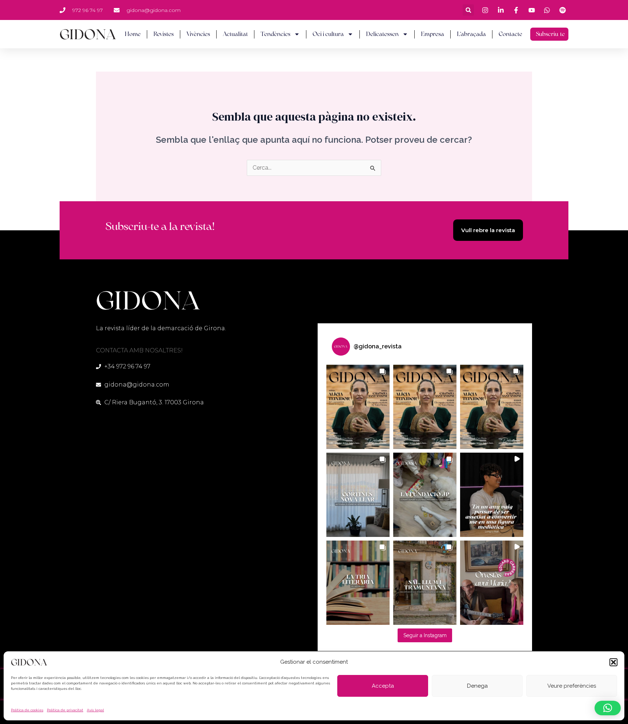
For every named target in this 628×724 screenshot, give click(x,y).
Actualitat (235, 34)
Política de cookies (27, 710)
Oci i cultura (328, 34)
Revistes (163, 34)
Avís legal (95, 710)
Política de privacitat (65, 710)
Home (133, 34)
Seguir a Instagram (425, 635)
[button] (613, 662)
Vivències (198, 34)
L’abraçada (471, 34)
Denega (477, 686)
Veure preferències (571, 686)
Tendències (275, 34)
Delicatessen (382, 34)
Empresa (432, 34)
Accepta (383, 686)
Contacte (510, 34)
